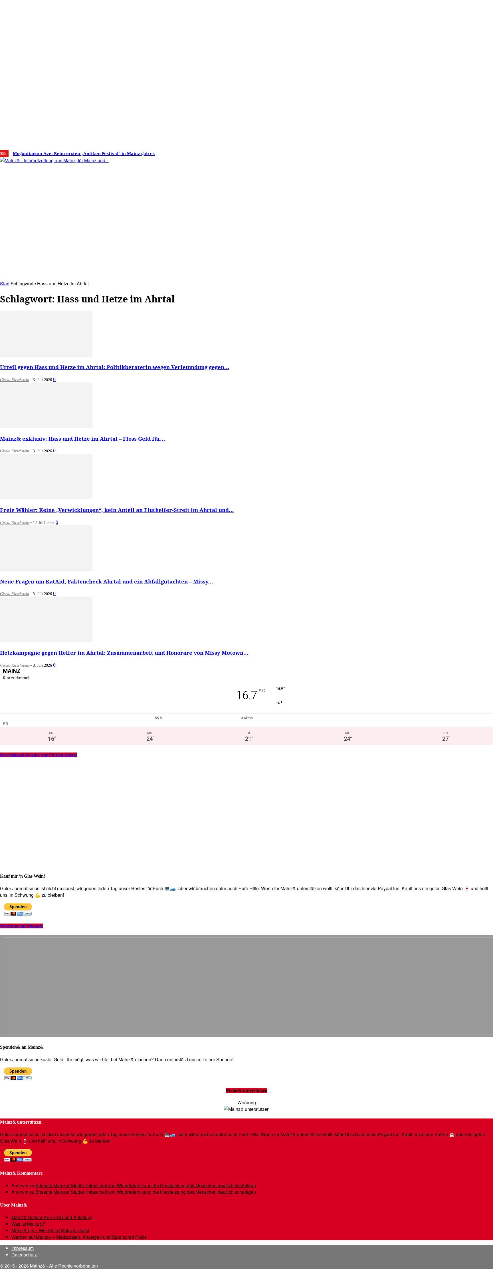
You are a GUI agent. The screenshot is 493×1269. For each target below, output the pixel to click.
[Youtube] (425, 151)
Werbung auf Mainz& (21, 926)
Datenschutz (24, 1254)
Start (4, 283)
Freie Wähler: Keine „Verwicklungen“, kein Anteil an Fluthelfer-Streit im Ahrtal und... (117, 509)
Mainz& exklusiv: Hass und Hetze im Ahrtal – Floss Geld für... (82, 438)
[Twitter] (416, 151)
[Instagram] (407, 151)
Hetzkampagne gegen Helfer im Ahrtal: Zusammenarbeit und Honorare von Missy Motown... (124, 652)
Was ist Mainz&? (28, 1224)
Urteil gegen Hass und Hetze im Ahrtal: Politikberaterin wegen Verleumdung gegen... (114, 367)
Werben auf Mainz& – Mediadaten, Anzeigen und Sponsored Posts (79, 1237)
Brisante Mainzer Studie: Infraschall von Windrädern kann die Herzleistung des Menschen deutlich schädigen (145, 1185)
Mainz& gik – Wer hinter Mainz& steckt (50, 1230)
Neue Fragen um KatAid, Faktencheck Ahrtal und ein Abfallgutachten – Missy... (106, 581)
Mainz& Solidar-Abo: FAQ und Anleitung (52, 1217)
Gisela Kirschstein (14, 380)
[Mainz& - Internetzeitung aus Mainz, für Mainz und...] (87, 204)
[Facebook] (398, 151)
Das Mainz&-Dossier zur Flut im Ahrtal (38, 755)
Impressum (22, 1248)
